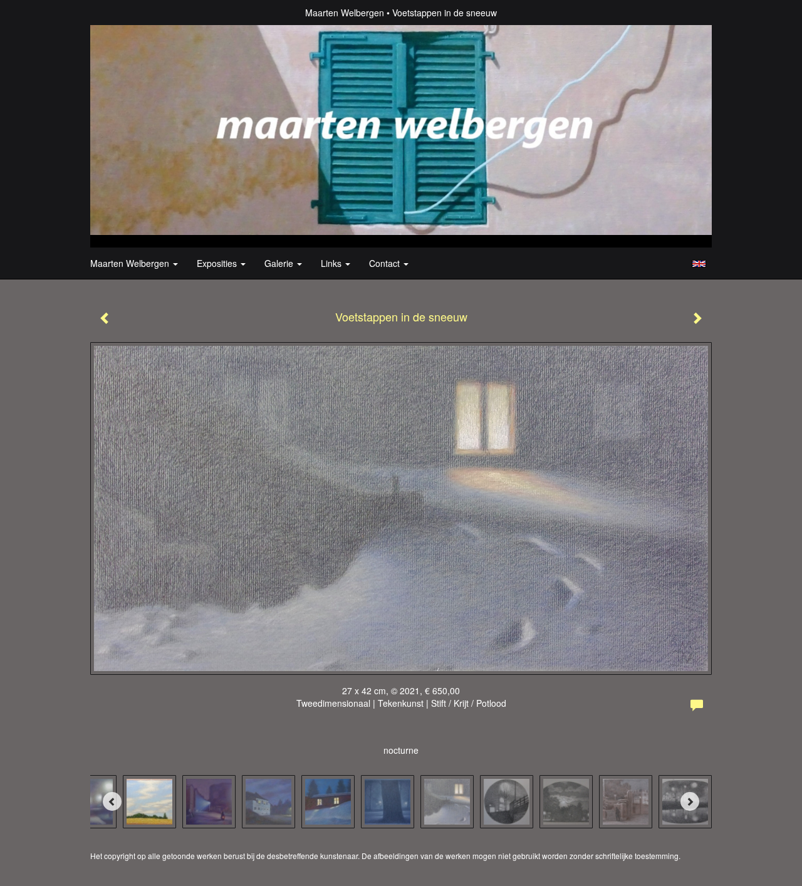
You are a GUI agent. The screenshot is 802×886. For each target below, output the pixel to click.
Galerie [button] (280, 263)
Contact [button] (385, 263)
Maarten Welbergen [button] (131, 263)
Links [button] (332, 263)
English (699, 264)
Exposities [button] (218, 263)
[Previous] (112, 801)
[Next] (689, 801)
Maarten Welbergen (344, 12)
